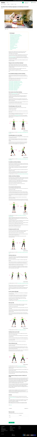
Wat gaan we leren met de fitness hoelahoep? (15, 34)
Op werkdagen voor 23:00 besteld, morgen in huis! (18, 0)
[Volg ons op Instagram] (13, 435)
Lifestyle (8, 4)
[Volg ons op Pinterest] (14, 435)
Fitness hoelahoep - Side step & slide (21, 329)
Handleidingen (11, 429)
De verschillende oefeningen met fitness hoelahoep (16, 35)
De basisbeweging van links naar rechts (14, 37)
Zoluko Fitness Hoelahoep (12, 56)
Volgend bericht (26, 408)
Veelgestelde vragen (3, 428)
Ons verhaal (12, 4)
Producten (4, 4)
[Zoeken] (23, 2)
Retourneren (2, 431)
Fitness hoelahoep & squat (13, 48)
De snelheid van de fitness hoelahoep (14, 39)
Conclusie (11, 49)
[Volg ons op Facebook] (12, 435)
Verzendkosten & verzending (4, 430)
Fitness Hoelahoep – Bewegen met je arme (14, 87)
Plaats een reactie (11, 422)
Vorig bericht (10, 408)
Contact (15, 4)
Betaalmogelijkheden (3, 429)
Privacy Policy (11, 428)
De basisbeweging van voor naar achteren (14, 38)
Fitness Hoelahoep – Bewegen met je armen (22, 300)
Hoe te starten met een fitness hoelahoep (15, 36)
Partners (19, 428)
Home (1, 4)
